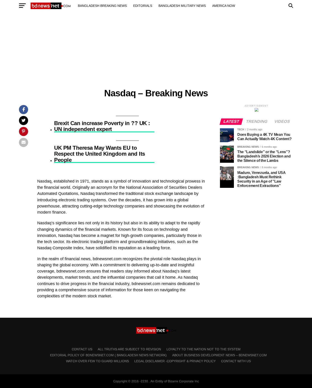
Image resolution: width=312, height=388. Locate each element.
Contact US (82, 349)
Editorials (142, 6)
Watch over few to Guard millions (97, 361)
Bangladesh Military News (182, 6)
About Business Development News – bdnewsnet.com (219, 355)
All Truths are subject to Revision (129, 349)
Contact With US (236, 361)
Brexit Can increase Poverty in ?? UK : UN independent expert (102, 126)
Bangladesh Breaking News (102, 6)
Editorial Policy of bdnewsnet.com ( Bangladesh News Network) (108, 355)
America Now (223, 6)
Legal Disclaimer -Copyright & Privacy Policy (175, 361)
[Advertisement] (137, 50)
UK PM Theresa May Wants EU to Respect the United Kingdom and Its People (99, 154)
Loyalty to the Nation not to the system (204, 349)
